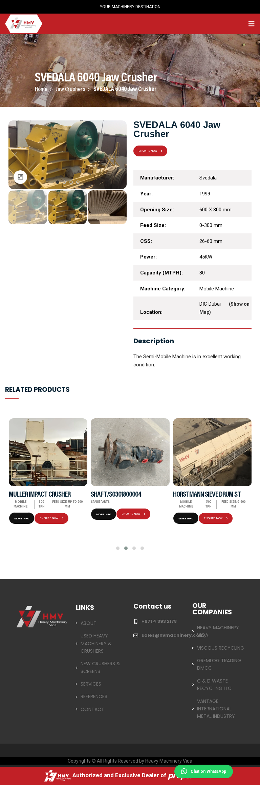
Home (41, 90)
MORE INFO (21, 518)
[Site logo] (23, 23)
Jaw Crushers (71, 90)
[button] (118, 548)
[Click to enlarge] (20, 177)
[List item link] (100, 623)
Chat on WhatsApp (208, 771)
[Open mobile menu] (251, 24)
